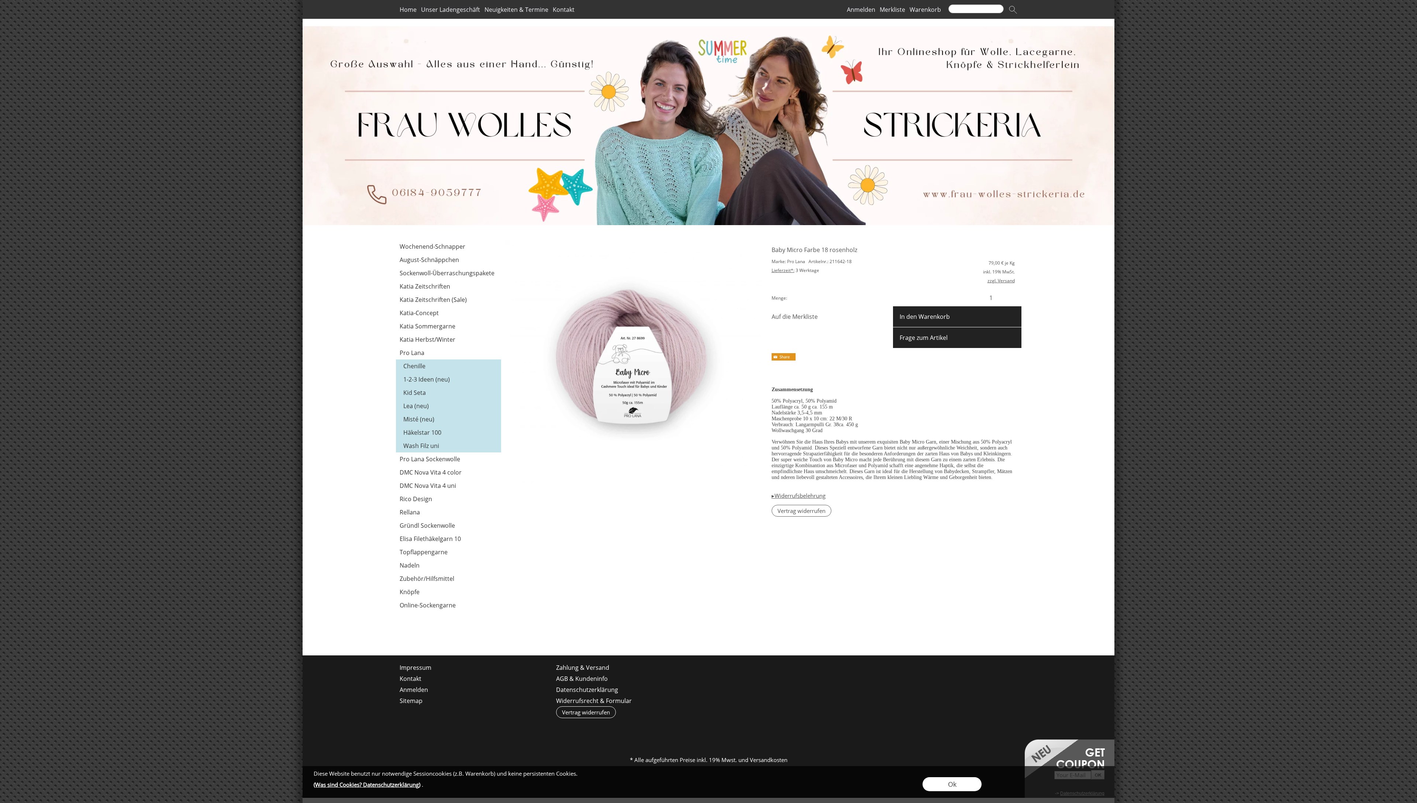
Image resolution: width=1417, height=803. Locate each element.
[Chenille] (448, 366)
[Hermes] (679, 730)
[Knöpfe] (448, 592)
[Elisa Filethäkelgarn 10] (448, 538)
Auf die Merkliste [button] (795, 317)
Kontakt (564, 10)
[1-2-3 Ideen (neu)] (448, 379)
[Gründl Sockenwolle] (448, 525)
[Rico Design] (448, 499)
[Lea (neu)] (448, 406)
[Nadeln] (448, 565)
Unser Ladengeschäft (450, 10)
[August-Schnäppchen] (448, 259)
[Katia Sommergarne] (448, 326)
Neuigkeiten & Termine (516, 10)
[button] (1013, 9)
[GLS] (708, 730)
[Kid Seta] (448, 392)
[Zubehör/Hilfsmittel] (448, 578)
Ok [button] (952, 784)
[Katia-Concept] (448, 313)
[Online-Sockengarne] (448, 605)
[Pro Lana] (448, 352)
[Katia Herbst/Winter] (448, 339)
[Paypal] (765, 730)
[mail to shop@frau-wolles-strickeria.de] (401, 635)
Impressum (415, 668)
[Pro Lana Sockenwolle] (448, 459)
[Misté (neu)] (448, 419)
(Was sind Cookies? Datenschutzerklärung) (367, 784)
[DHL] (650, 730)
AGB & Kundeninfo (582, 679)
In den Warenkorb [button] (925, 317)
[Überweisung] (737, 730)
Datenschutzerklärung (587, 690)
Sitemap (411, 701)
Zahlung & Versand (582, 668)
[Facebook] (421, 635)
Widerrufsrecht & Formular (594, 701)
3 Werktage (795, 270)
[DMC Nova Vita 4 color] (448, 472)
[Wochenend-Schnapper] (448, 246)
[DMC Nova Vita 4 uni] (448, 485)
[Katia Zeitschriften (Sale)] (448, 299)
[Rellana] (448, 512)
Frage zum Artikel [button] (924, 338)
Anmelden (861, 10)
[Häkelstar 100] (448, 432)
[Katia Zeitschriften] (448, 286)
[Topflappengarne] (448, 552)
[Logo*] (708, 29)
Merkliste (892, 10)
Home (408, 10)
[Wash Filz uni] (448, 445)
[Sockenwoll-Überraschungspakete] (448, 273)
